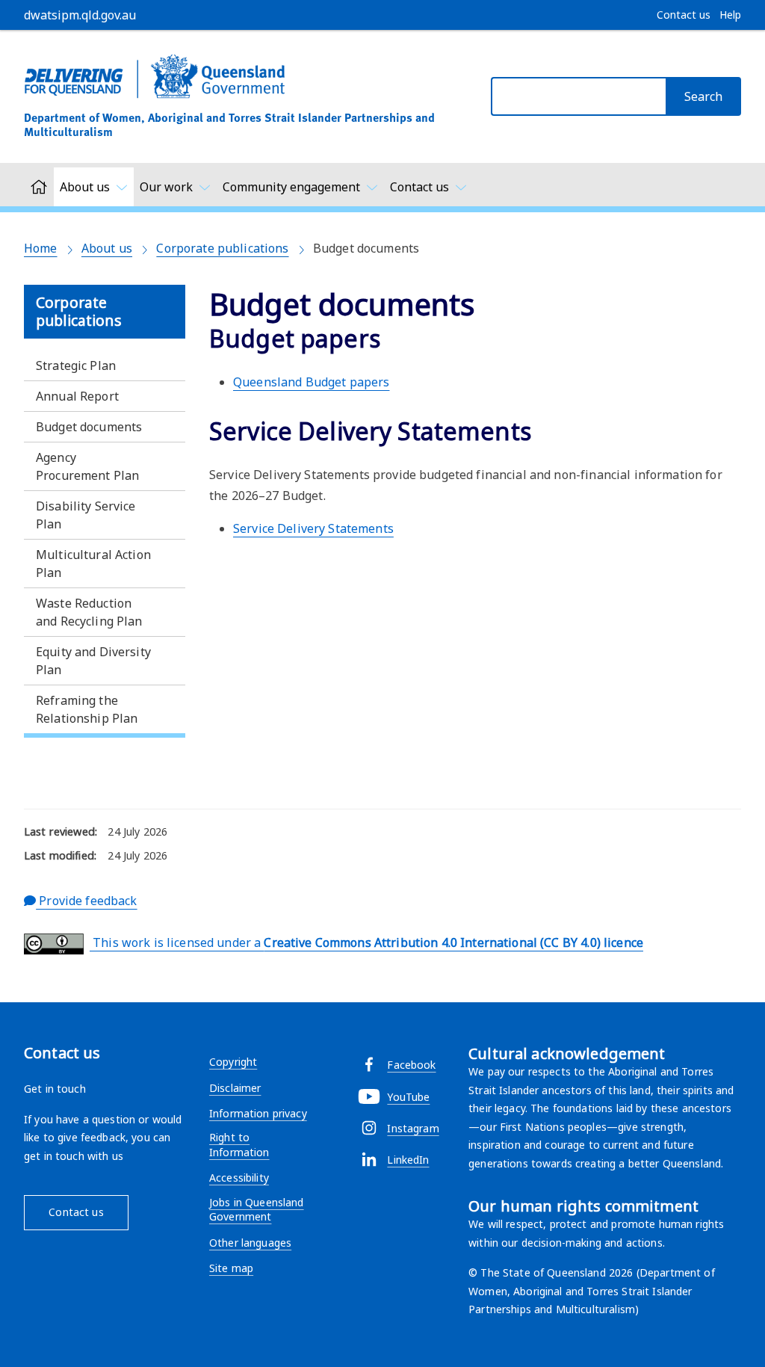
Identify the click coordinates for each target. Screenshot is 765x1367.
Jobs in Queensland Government (256, 1209)
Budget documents (89, 427)
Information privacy (258, 1113)
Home (41, 248)
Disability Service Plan (86, 515)
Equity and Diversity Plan (93, 661)
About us (106, 248)
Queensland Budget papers (311, 382)
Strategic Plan (76, 365)
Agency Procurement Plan (87, 466)
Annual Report (77, 396)
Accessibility (239, 1177)
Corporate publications (222, 248)
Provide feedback (86, 900)
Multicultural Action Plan (93, 563)
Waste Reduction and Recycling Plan (89, 612)
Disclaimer (235, 1088)
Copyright (233, 1062)
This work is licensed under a (366, 942)
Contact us (76, 1212)
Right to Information (239, 1144)
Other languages (250, 1242)
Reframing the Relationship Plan (86, 709)
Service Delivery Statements (313, 528)
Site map (231, 1268)
